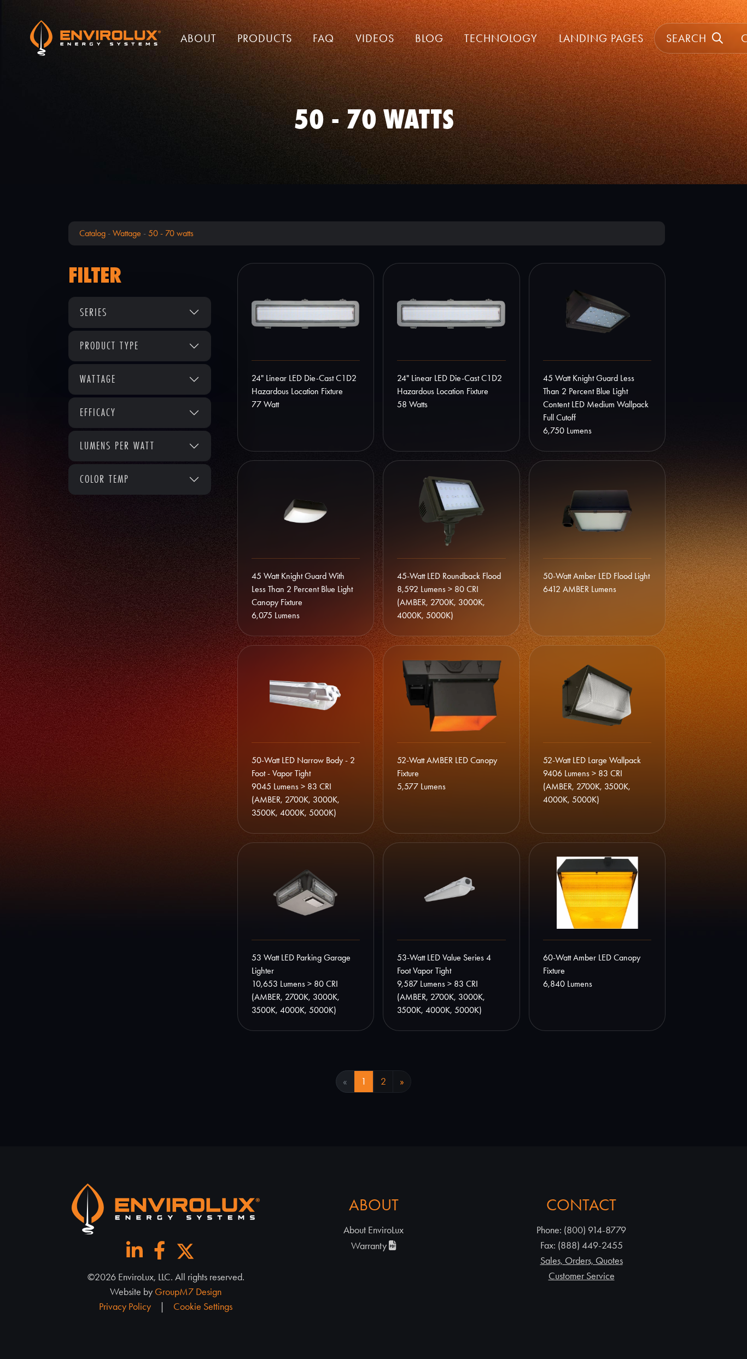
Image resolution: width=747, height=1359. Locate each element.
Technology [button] (501, 38)
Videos (374, 38)
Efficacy (98, 412)
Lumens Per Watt (117, 445)
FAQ (323, 38)
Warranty (370, 1246)
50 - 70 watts (171, 233)
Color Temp (104, 478)
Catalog (92, 233)
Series (93, 312)
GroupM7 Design (188, 1292)
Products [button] (264, 38)
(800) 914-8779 (595, 1230)
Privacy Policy (125, 1307)
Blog (429, 38)
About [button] (198, 38)
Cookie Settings (202, 1307)
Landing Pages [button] (601, 38)
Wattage (127, 233)
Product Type (109, 345)
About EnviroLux (373, 1230)
